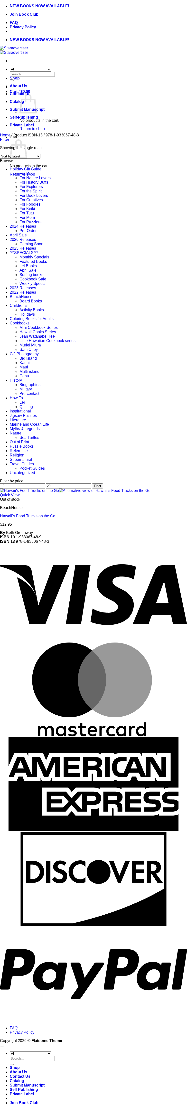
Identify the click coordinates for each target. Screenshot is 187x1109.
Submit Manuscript (27, 1085)
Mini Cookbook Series (38, 327)
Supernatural (21, 459)
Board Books (30, 301)
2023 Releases (23, 288)
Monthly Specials (34, 257)
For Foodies (29, 204)
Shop (15, 78)
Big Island (28, 358)
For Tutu (26, 213)
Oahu (24, 376)
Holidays (27, 314)
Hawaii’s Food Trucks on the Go (27, 516)
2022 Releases (23, 292)
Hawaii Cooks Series (37, 332)
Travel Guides (22, 464)
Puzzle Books (22, 446)
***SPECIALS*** (24, 253)
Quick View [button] (10, 495)
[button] (4, 139)
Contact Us (20, 1076)
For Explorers (31, 187)
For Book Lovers (33, 195)
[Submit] (12, 1064)
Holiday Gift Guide (25, 169)
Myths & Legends (25, 429)
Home (5, 135)
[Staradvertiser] (14, 50)
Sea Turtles (29, 437)
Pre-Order (28, 231)
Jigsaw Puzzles (23, 415)
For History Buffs (33, 182)
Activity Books (31, 310)
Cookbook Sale (32, 279)
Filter (97, 486)
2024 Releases (23, 226)
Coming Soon (31, 244)
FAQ (14, 23)
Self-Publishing (24, 117)
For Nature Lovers (35, 178)
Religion (17, 455)
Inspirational (20, 411)
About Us (18, 86)
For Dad (26, 173)
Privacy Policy (23, 27)
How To (16, 398)
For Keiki (27, 209)
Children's (18, 305)
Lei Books (28, 266)
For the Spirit (30, 191)
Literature (18, 420)
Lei (22, 402)
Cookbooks (19, 323)
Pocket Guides (32, 468)
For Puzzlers (30, 222)
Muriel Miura (30, 345)
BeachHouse (21, 297)
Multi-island (29, 371)
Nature (15, 433)
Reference (19, 451)
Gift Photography (24, 354)
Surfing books (31, 275)
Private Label (22, 125)
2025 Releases (23, 248)
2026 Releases (23, 239)
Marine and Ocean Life (29, 424)
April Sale (18, 235)
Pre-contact (29, 393)
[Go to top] (2, 1046)
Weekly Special (33, 283)
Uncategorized (22, 473)
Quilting (26, 407)
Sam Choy (28, 349)
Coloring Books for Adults (32, 319)
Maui (23, 367)
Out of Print (19, 442)
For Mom (27, 217)
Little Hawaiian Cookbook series (47, 341)
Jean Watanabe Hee (37, 336)
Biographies (29, 385)
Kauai (24, 363)
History (16, 380)
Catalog (17, 102)
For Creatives (31, 200)
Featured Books (33, 261)
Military (25, 389)
